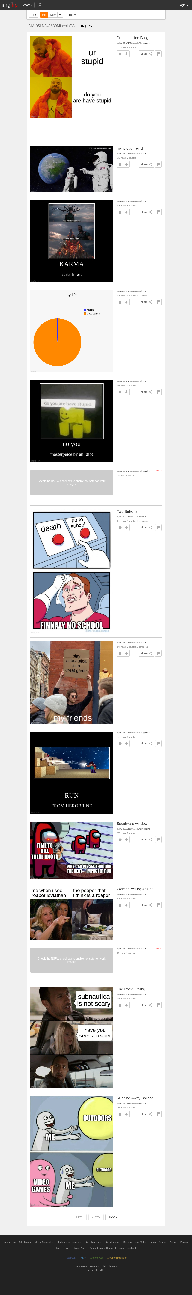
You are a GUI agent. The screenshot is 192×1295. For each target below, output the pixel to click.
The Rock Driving (131, 989)
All (32, 14)
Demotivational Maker (135, 1242)
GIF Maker (25, 1242)
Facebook (70, 1257)
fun (144, 153)
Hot (44, 14)
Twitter (82, 1257)
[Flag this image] (158, 53)
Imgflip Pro (10, 1242)
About (173, 1242)
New (53, 14)
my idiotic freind (130, 148)
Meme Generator (44, 1242)
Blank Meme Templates (69, 1242)
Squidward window (132, 824)
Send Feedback (127, 1248)
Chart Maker (112, 1242)
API (68, 1248)
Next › (113, 1217)
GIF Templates (94, 1242)
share (144, 53)
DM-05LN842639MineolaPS (51, 26)
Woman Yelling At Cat (135, 889)
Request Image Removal (102, 1248)
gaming (146, 43)
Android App (96, 1257)
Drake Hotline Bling (132, 38)
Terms (59, 1248)
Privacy (184, 1242)
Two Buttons (127, 511)
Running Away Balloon (135, 1098)
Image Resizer (158, 1242)
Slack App (79, 1248)
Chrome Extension (117, 1257)
